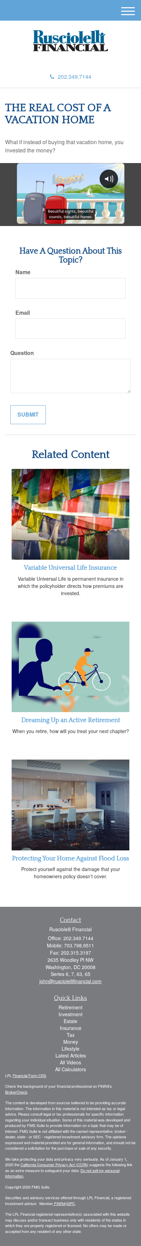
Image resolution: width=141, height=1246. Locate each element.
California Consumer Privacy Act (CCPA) (54, 1164)
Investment (70, 1014)
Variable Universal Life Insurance (70, 567)
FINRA (59, 1203)
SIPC (70, 1203)
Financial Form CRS (29, 1075)
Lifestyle (70, 1048)
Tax (71, 1034)
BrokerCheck (16, 1092)
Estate (70, 1021)
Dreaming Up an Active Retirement (70, 720)
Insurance (70, 1027)
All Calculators (70, 1069)
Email (22, 312)
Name (22, 272)
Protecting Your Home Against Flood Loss (70, 858)
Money (70, 1041)
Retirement (70, 1007)
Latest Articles (70, 1055)
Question (22, 353)
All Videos (70, 1062)
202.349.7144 (74, 76)
